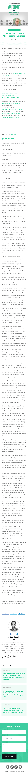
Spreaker (13, 135)
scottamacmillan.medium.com (11, 117)
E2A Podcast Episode (14, 29)
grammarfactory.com (8, 95)
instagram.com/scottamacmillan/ (12, 109)
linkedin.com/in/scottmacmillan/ (11, 103)
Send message (9, 756)
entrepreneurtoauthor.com (10, 93)
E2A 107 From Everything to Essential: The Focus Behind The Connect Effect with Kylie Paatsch (13, 710)
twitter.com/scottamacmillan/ (11, 113)
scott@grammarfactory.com (10, 97)
